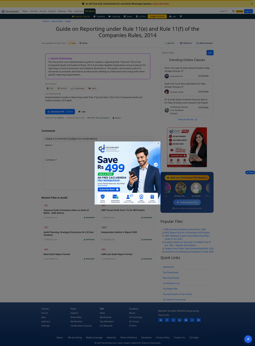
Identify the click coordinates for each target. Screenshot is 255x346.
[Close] (158, 143)
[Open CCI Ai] (248, 339)
